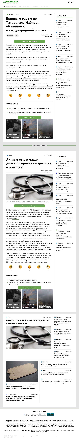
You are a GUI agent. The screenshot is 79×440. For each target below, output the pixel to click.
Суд (17, 35)
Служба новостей (46, 35)
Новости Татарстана (14, 14)
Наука (59, 20)
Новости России (62, 173)
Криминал (10, 35)
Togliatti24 (15, 218)
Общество (60, 92)
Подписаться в (29, 41)
